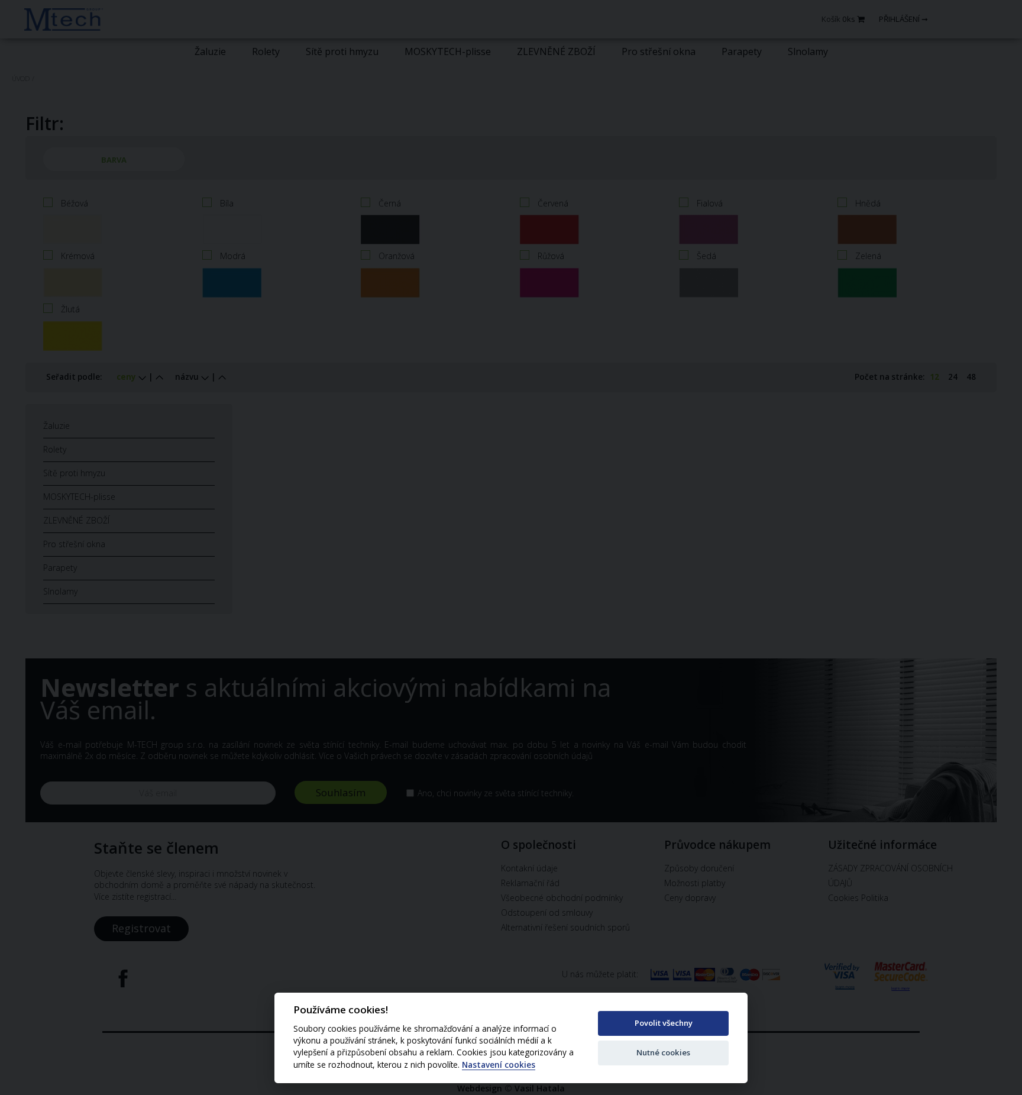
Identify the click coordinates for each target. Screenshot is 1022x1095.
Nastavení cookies (498, 1065)
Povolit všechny (664, 1023)
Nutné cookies (663, 1052)
